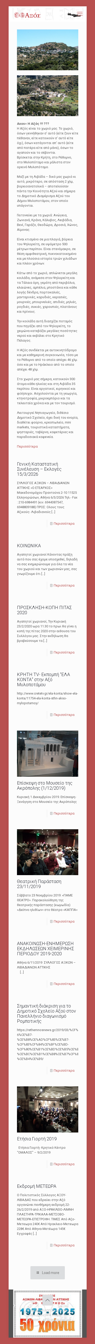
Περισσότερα (27, 446)
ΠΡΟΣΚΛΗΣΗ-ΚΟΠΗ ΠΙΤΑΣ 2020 (44, 610)
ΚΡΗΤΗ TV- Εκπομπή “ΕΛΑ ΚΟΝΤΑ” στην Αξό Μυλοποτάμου (43, 679)
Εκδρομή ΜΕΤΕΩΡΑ (36, 1186)
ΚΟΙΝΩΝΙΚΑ (29, 545)
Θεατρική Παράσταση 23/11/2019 (39, 884)
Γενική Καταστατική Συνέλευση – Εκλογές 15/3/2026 (39, 469)
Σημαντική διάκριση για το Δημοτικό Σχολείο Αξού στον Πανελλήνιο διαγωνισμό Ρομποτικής (46, 1013)
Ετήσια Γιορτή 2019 (37, 1138)
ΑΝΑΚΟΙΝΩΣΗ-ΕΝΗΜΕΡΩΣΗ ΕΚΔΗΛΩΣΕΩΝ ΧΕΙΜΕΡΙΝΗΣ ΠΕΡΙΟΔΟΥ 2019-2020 (45, 948)
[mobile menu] (79, 14)
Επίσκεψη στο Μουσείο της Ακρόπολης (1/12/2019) (44, 785)
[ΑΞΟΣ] (48, 14)
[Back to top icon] (47, 1300)
